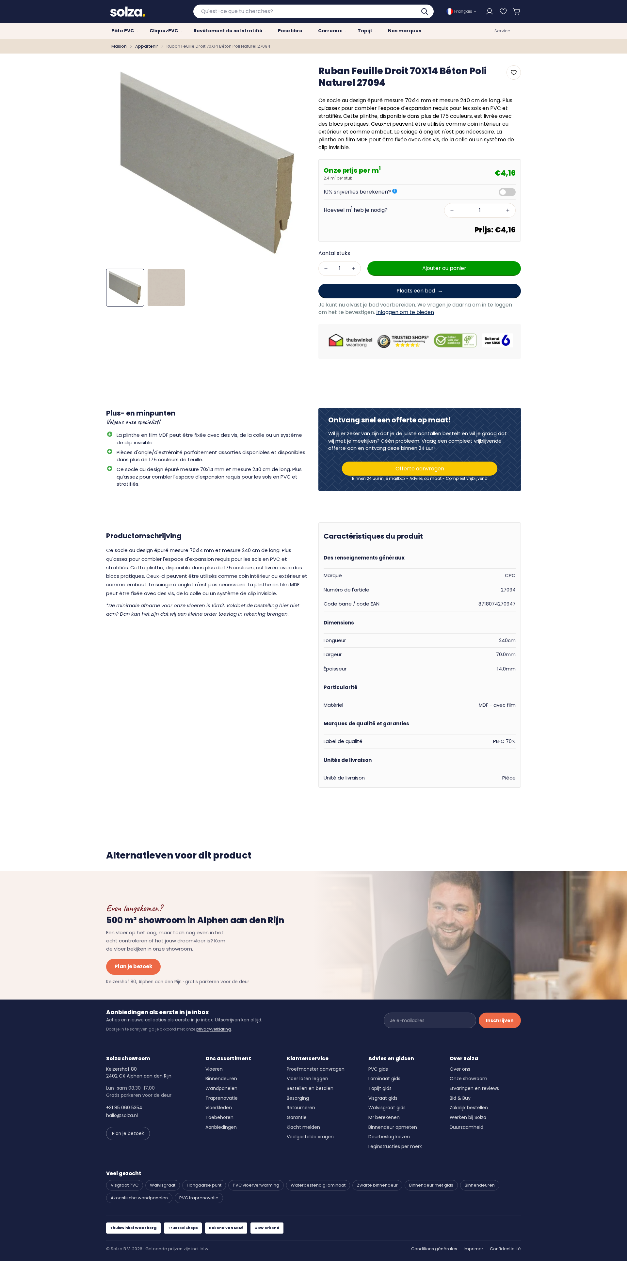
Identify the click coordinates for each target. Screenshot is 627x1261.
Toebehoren (219, 1117)
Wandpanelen (221, 1088)
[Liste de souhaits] (503, 11)
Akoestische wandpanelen (139, 1198)
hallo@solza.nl (122, 1115)
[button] (517, 11)
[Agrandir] (295, 75)
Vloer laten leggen (307, 1078)
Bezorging (298, 1098)
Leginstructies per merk (395, 1146)
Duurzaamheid (466, 1127)
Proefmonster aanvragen (316, 1069)
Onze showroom (468, 1078)
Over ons (460, 1069)
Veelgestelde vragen (310, 1136)
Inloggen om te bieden (405, 312)
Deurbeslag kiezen (389, 1136)
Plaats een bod (415, 290)
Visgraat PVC (124, 1185)
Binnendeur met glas (431, 1185)
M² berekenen (384, 1117)
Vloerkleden (218, 1107)
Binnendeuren (221, 1078)
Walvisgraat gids (387, 1107)
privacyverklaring (213, 1029)
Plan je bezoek (133, 966)
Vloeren (214, 1069)
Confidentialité (505, 1249)
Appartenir (146, 46)
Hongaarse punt (204, 1185)
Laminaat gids (384, 1078)
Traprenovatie (221, 1098)
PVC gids (378, 1069)
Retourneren (301, 1107)
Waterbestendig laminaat (318, 1185)
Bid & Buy (460, 1098)
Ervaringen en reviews (474, 1088)
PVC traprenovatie (198, 1198)
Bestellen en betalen (310, 1088)
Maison (119, 46)
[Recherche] (425, 11)
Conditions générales (434, 1249)
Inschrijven (500, 1020)
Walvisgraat (162, 1185)
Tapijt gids (380, 1088)
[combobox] (313, 11)
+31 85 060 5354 (124, 1107)
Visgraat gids (382, 1098)
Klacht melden (303, 1127)
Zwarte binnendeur (377, 1185)
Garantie (297, 1117)
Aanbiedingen (221, 1127)
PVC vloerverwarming (256, 1185)
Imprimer (473, 1249)
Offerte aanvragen (419, 468)
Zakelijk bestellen (469, 1107)
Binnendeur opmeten (392, 1127)
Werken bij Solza (468, 1117)
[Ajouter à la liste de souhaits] (513, 72)
